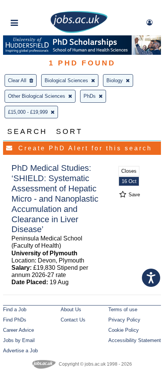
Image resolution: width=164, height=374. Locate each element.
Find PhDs (14, 320)
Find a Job (14, 309)
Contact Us (73, 320)
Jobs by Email (19, 340)
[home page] (79, 31)
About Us (71, 309)
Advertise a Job (20, 350)
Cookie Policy (123, 330)
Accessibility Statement (134, 340)
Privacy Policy (124, 320)
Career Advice (18, 330)
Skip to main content (30, 6)
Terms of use (122, 309)
